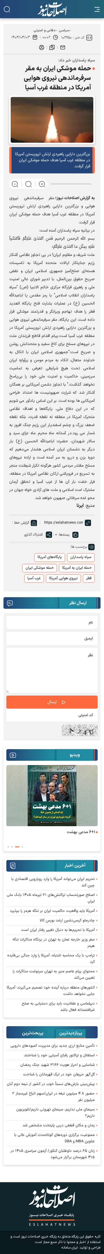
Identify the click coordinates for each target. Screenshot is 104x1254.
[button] (22, 847)
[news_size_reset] (28, 184)
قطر (89, 578)
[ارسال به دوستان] (63, 47)
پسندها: (63, 534)
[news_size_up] (42, 184)
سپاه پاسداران (81, 557)
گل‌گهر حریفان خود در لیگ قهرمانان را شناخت (59, 1074)
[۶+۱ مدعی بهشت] (52, 795)
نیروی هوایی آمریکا (63, 578)
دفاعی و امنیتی (44, 30)
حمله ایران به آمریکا (77, 568)
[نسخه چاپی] (41, 47)
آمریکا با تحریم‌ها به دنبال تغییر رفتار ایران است (58, 930)
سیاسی (64, 30)
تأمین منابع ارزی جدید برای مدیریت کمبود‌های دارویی (52, 1046)
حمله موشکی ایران (39, 568)
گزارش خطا (21, 522)
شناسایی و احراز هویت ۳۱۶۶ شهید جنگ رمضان (57, 1065)
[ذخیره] (52, 47)
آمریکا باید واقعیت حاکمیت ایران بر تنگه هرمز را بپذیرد (52, 911)
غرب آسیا (34, 578)
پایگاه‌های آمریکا (50, 557)
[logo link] (52, 9)
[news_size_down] (14, 184)
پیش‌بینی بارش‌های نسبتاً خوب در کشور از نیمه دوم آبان (51, 1084)
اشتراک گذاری (33, 534)
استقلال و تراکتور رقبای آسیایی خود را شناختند (59, 1055)
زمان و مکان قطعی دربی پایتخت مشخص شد (59, 1125)
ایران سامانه (70, 1247)
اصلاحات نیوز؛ (67, 198)
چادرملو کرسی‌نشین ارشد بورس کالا (67, 920)
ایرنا (80, 505)
